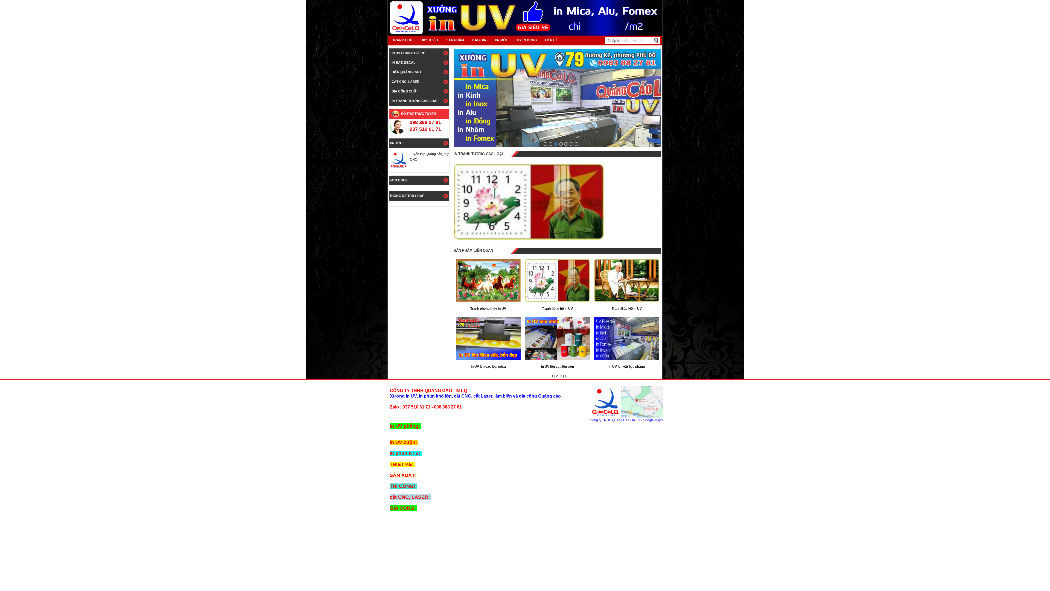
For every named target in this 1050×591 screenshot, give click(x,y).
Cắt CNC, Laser (405, 82)
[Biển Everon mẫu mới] (545, 144)
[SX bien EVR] (550, 144)
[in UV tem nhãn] (561, 144)
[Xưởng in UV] (566, 144)
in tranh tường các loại (414, 101)
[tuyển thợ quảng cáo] (556, 144)
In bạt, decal (403, 63)
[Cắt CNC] (576, 144)
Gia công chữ (404, 91)
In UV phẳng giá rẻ (408, 53)
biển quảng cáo (406, 72)
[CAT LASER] (571, 144)
